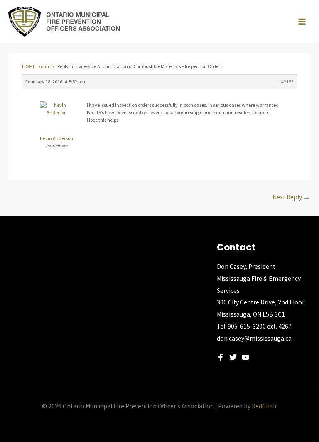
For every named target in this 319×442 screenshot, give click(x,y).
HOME (28, 66)
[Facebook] (220, 357)
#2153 (287, 82)
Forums (46, 66)
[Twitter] (233, 357)
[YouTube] (245, 357)
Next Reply (291, 197)
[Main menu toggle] (302, 21)
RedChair (264, 406)
